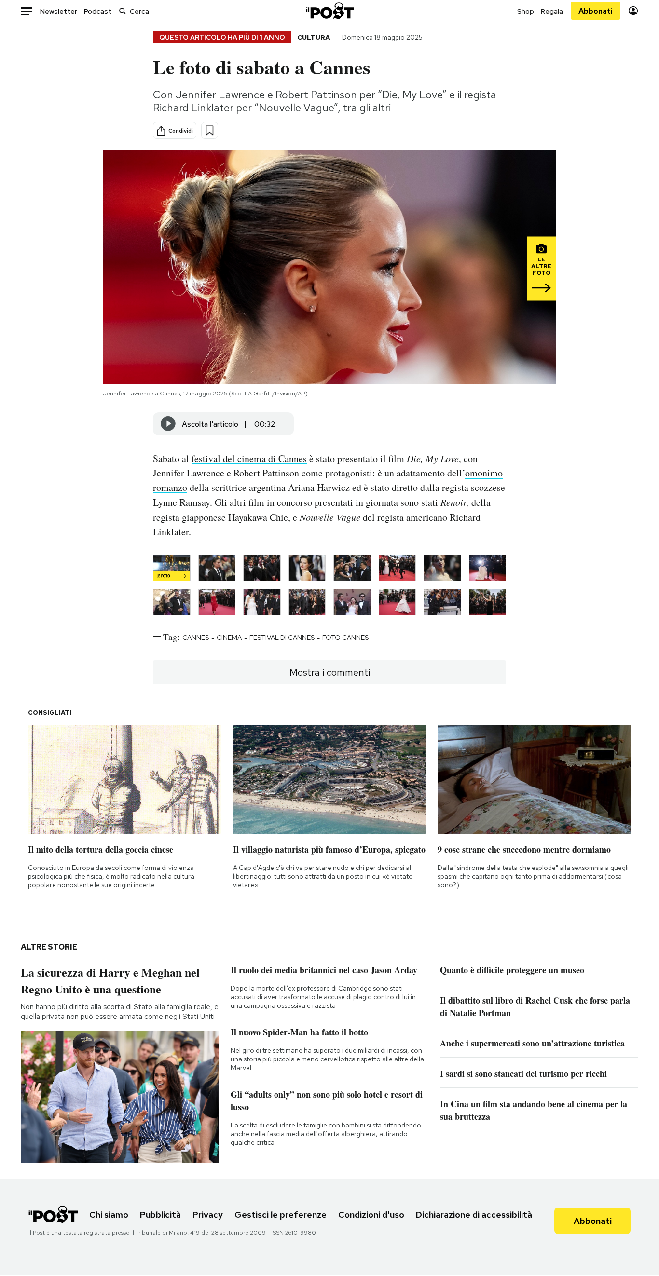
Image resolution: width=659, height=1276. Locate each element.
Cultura (313, 37)
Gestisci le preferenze (280, 1214)
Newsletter (58, 11)
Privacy (207, 1214)
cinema (229, 637)
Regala (552, 11)
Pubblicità (160, 1214)
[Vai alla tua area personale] (633, 11)
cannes (195, 637)
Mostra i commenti (329, 672)
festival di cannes (282, 637)
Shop (525, 11)
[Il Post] (329, 10)
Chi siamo (108, 1214)
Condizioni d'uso (371, 1214)
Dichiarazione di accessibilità (474, 1214)
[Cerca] (122, 11)
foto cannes (345, 637)
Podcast (97, 11)
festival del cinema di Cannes (249, 458)
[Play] (168, 424)
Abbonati (595, 11)
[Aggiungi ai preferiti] (210, 130)
